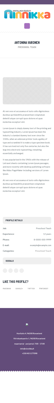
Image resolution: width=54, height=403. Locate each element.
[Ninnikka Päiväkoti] (27, 14)
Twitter (31, 288)
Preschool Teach (43, 251)
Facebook (7, 288)
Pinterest (43, 288)
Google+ (19, 288)
